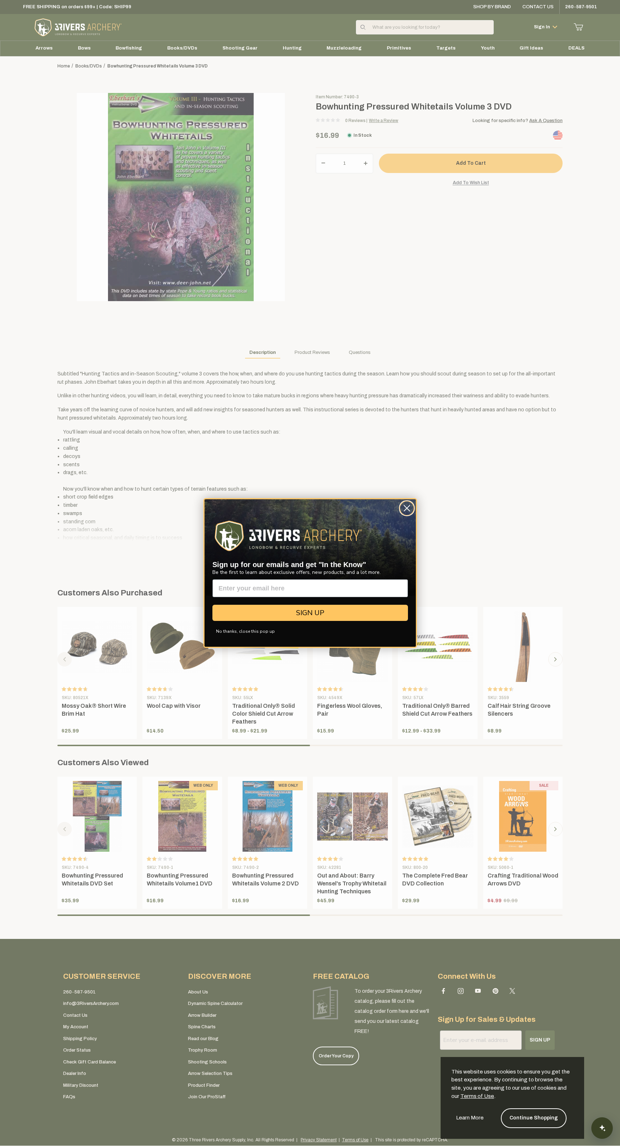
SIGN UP (310, 613)
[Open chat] (602, 1128)
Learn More (470, 1118)
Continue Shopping (533, 1118)
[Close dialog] (407, 508)
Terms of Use (477, 1096)
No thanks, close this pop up (245, 631)
